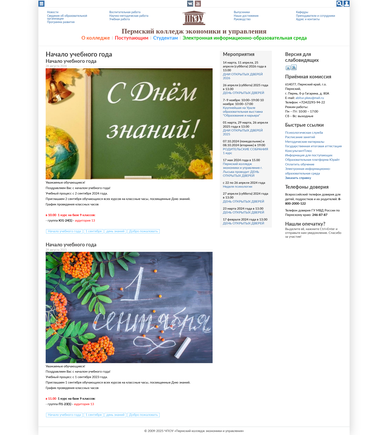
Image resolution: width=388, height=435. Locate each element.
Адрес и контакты (308, 19)
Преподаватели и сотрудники (315, 15)
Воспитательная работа (124, 12)
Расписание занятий (300, 137)
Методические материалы (304, 141)
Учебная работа (119, 19)
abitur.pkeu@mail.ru (310, 98)
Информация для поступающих (308, 155)
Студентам (165, 38)
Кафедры (302, 12)
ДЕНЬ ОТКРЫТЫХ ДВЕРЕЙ (243, 93)
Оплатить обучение (299, 164)
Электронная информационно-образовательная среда (245, 38)
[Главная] (194, 17)
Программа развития (61, 22)
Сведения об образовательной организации (67, 17)
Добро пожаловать (143, 231)
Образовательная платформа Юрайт (312, 159)
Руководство (242, 19)
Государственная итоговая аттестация (313, 146)
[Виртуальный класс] (347, 4)
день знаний (115, 231)
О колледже (95, 38)
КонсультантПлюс (298, 150)
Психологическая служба (304, 132)
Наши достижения (246, 15)
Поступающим (131, 38)
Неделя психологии (237, 186)
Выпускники (242, 12)
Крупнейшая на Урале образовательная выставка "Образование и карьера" (243, 111)
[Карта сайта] (41, 4)
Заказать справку (298, 178)
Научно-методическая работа (128, 15)
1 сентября (93, 231)
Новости (52, 12)
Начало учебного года (71, 61)
